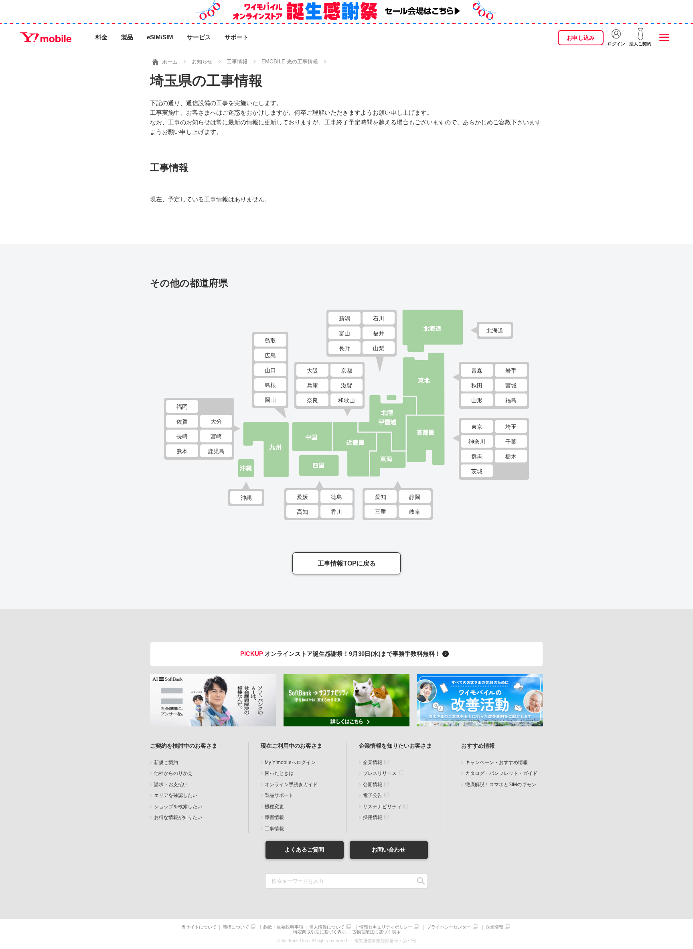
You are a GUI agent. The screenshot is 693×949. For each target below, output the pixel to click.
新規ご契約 (166, 762)
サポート (237, 37)
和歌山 (346, 400)
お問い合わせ (388, 849)
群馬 (476, 456)
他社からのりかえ (173, 773)
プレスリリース (380, 773)
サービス (199, 37)
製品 (127, 37)
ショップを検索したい (178, 806)
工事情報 (274, 828)
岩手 (511, 370)
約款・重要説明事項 (283, 927)
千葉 (511, 441)
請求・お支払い (171, 784)
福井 (378, 333)
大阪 (312, 370)
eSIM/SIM (160, 37)
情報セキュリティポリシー (385, 927)
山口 (270, 370)
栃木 (511, 456)
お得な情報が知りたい (178, 817)
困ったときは (279, 773)
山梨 (378, 348)
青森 (476, 370)
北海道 (494, 330)
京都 (346, 370)
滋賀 (346, 385)
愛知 (380, 497)
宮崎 (216, 436)
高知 (302, 512)
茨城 (476, 471)
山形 (476, 400)
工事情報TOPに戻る (347, 563)
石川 (378, 318)
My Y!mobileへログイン (290, 762)
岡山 (270, 400)
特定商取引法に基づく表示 (319, 932)
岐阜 (414, 512)
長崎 (182, 436)
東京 (476, 427)
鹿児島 (216, 451)
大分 (216, 421)
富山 (344, 333)
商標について (236, 927)
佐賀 (182, 421)
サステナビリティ (382, 806)
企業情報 (372, 762)
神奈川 (476, 441)
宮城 (511, 385)
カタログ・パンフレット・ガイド (501, 773)
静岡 (414, 497)
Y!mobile (45, 37)
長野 (344, 348)
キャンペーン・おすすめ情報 (496, 762)
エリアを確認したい (175, 795)
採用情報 (372, 817)
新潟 (344, 318)
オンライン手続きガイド (291, 784)
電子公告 (372, 795)
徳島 (336, 497)
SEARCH (421, 881)
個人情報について (326, 927)
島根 (270, 385)
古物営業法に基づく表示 (376, 932)
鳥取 (270, 340)
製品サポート (279, 795)
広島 (270, 355)
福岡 (182, 407)
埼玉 (511, 427)
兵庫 (312, 385)
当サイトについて (199, 927)
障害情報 (274, 817)
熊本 (182, 451)
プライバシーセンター (449, 927)
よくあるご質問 (304, 849)
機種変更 (274, 806)
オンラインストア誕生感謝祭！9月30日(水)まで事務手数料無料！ (341, 653)
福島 (511, 400)
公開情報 (372, 784)
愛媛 (302, 497)
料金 (101, 37)
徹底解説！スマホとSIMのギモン (500, 784)
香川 (336, 512)
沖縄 (246, 498)
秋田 (476, 385)
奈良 (312, 400)
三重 (380, 512)
